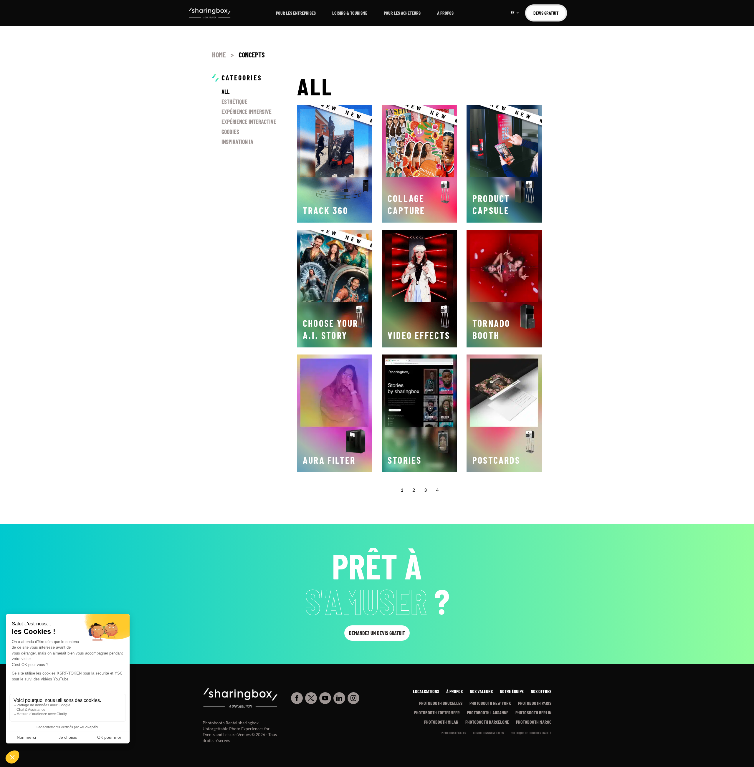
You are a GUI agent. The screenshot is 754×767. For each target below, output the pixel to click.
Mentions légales (454, 733)
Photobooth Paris (534, 703)
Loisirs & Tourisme (349, 13)
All (225, 91)
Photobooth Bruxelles (440, 703)
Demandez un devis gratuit (377, 633)
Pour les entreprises (296, 13)
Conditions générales (488, 733)
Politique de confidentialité (531, 733)
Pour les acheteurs (402, 13)
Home (219, 54)
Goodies (230, 131)
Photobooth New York (490, 703)
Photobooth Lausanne (487, 712)
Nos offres (541, 691)
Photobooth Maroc (533, 722)
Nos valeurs (481, 691)
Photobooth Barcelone (487, 722)
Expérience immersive (246, 111)
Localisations (426, 691)
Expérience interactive (248, 121)
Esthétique (234, 101)
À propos (445, 13)
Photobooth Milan (441, 722)
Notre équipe (512, 691)
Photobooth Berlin (533, 712)
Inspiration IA (237, 141)
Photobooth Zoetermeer (437, 712)
